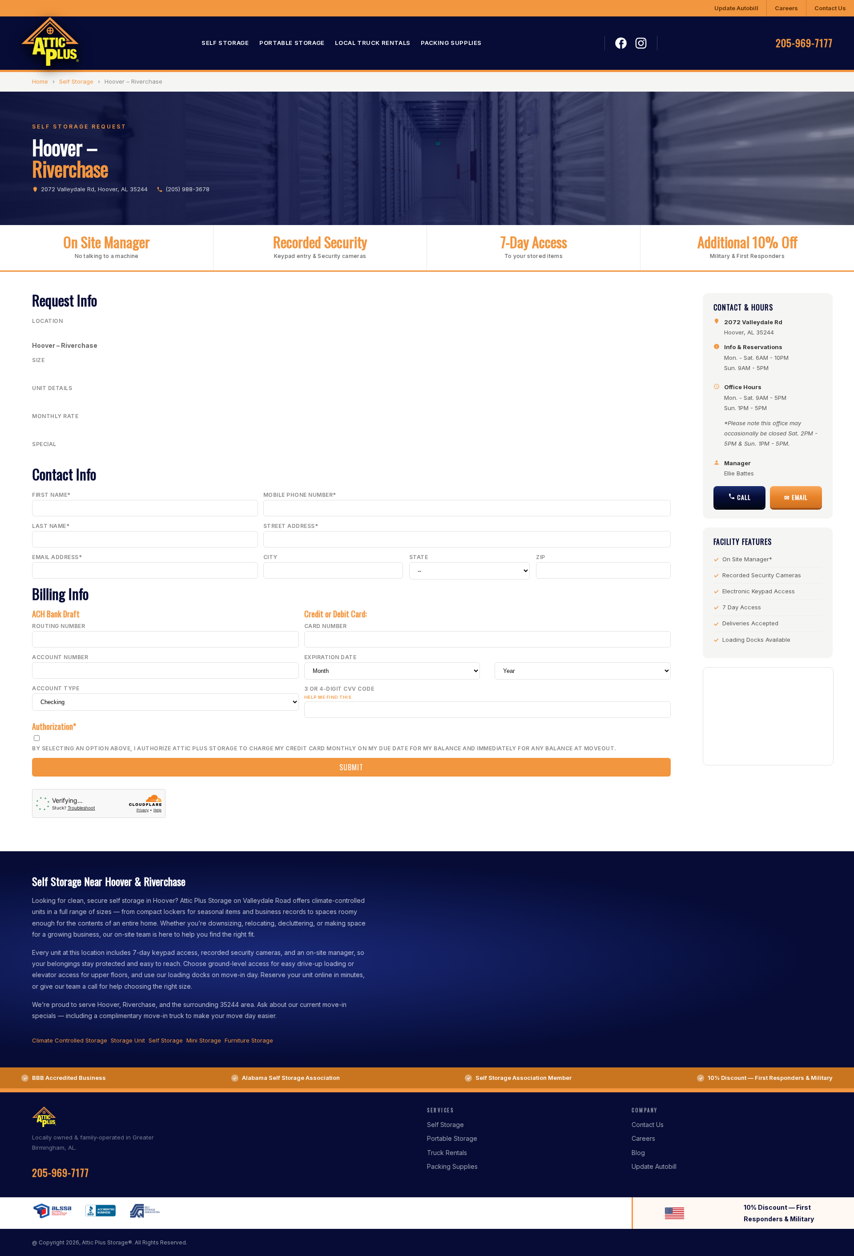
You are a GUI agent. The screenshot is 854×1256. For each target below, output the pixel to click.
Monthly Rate (55, 416)
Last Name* (50, 526)
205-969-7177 (804, 43)
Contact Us (830, 8)
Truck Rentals (447, 1152)
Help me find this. (328, 697)
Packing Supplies (451, 43)
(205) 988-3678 (187, 189)
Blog (638, 1152)
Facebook (621, 43)
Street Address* (290, 526)
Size (38, 360)
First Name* (51, 494)
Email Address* (57, 557)
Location (47, 321)
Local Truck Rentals (372, 43)
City (270, 557)
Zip (540, 557)
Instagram (641, 43)
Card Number (325, 626)
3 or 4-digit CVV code (339, 692)
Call (743, 497)
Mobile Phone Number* (299, 494)
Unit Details (52, 388)
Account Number (60, 657)
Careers (786, 8)
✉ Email (796, 497)
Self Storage (225, 43)
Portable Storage (292, 43)
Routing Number (58, 626)
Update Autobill (736, 8)
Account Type (55, 688)
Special (44, 444)
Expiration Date (330, 657)
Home (40, 81)
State (418, 557)
